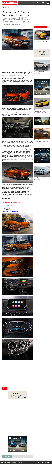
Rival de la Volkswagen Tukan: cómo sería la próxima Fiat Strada (41, 111)
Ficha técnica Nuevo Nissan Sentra (10, 211)
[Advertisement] (22, 59)
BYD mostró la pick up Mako (40, 42)
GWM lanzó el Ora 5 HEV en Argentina (42, 72)
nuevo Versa (12, 71)
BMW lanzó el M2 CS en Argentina (41, 178)
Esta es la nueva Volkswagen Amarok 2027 (41, 140)
